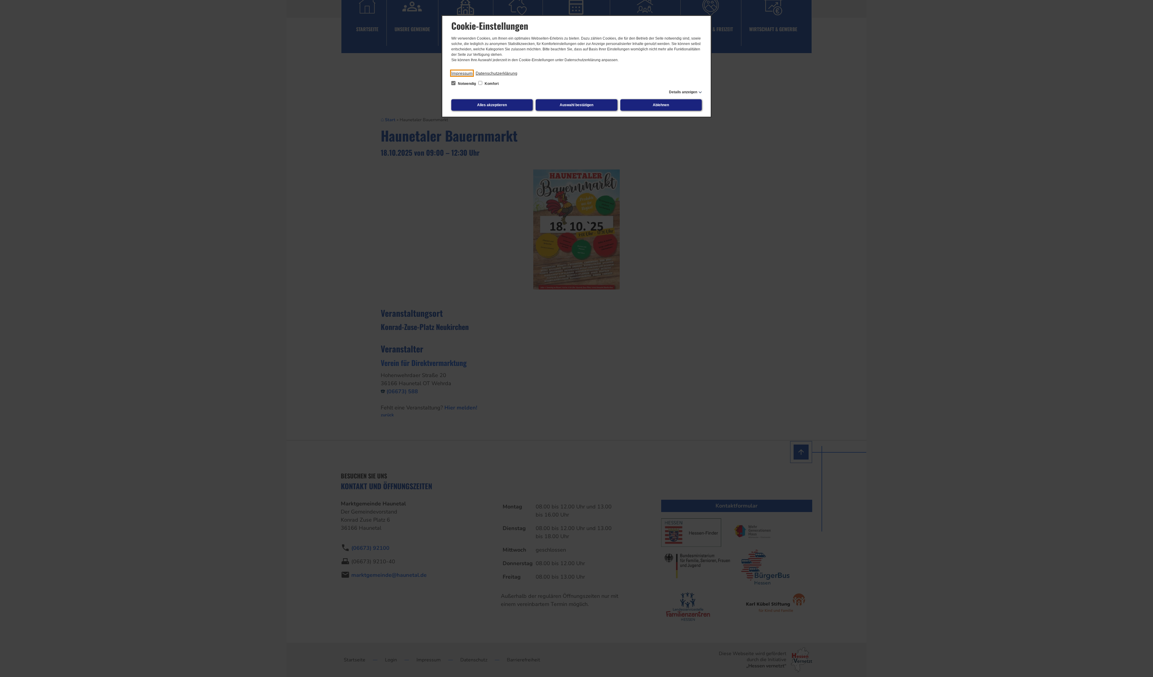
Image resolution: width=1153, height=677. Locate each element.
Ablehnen (661, 105)
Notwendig (467, 84)
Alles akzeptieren (492, 105)
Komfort (491, 84)
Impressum (462, 73)
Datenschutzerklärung (496, 73)
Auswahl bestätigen (576, 105)
